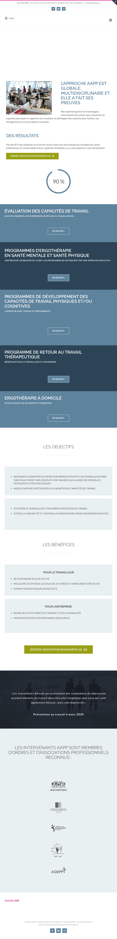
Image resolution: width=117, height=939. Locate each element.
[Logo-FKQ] (58, 820)
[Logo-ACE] (58, 778)
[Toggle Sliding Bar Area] (114, 2)
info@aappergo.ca (93, 3)
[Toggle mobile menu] (110, 20)
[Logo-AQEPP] (58, 863)
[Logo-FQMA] (58, 799)
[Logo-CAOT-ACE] (58, 842)
